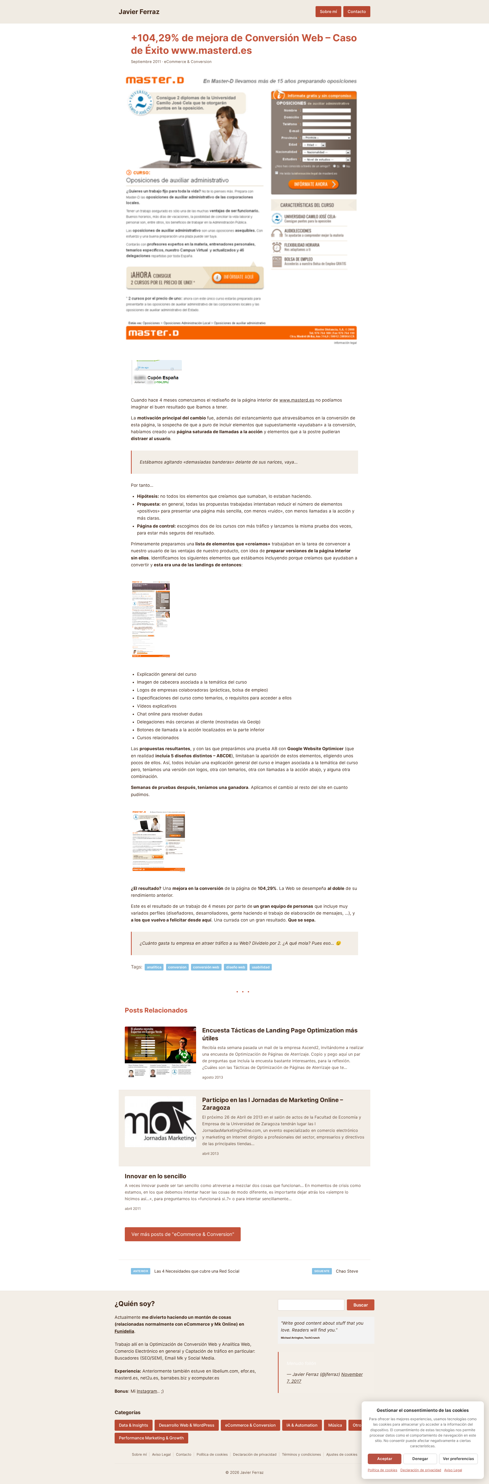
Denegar (420, 1458)
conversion (177, 967)
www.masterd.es (296, 400)
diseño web (235, 967)
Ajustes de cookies (341, 1454)
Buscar (361, 1305)
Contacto (357, 11)
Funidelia (124, 1331)
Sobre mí (328, 11)
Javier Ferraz (139, 12)
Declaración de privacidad (255, 1454)
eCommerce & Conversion (188, 61)
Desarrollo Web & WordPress (186, 1425)
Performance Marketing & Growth (151, 1438)
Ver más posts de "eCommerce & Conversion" (182, 1234)
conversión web (206, 967)
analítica (154, 967)
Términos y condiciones (301, 1454)
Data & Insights (133, 1425)
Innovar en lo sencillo (155, 1176)
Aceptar (384, 1458)
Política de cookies (212, 1454)
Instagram (147, 1391)
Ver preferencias (458, 1458)
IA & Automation (302, 1425)
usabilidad (261, 967)
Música (335, 1425)
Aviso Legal (161, 1454)
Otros (358, 1425)
